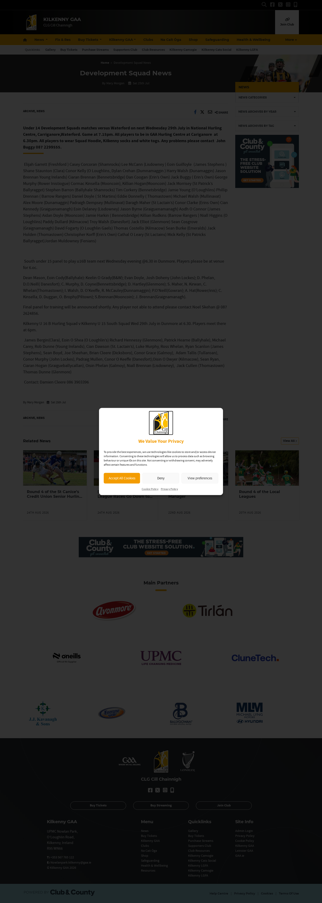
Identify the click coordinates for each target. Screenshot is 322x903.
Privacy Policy (169, 489)
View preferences (200, 478)
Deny (161, 478)
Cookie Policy (150, 489)
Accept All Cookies (122, 478)
